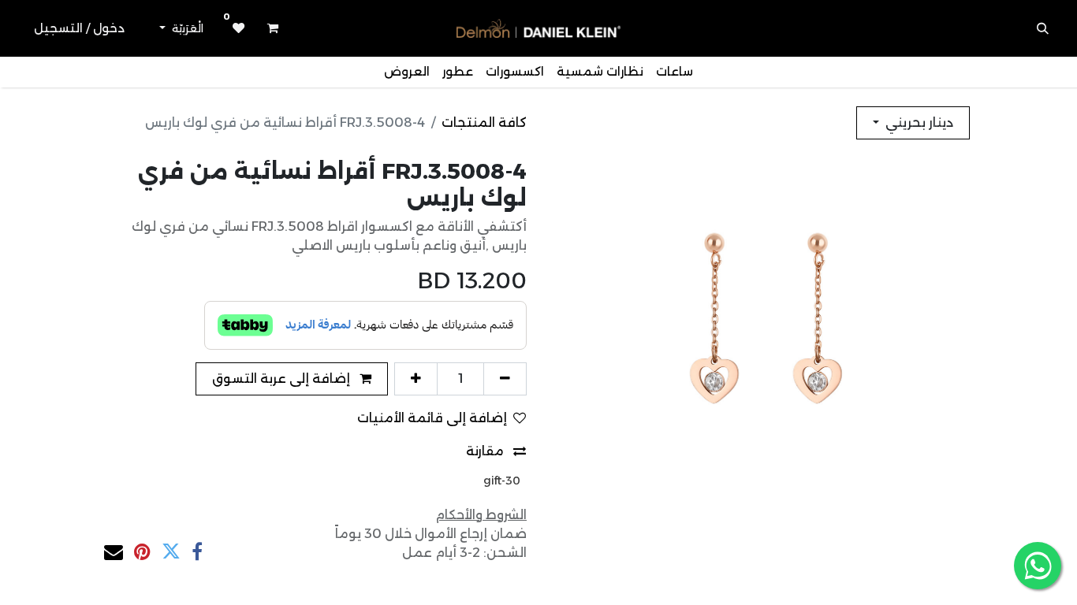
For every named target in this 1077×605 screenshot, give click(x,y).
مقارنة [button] (486, 451)
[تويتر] (171, 551)
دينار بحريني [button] (917, 122)
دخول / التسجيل (79, 27)
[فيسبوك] (197, 551)
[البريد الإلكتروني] (113, 551)
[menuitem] (674, 72)
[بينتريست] (142, 551)
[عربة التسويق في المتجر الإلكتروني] (273, 28)
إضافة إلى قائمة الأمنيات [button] (432, 417)
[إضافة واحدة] (416, 378)
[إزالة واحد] (505, 378)
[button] (1043, 28)
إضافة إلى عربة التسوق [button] (282, 378)
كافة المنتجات (484, 122)
